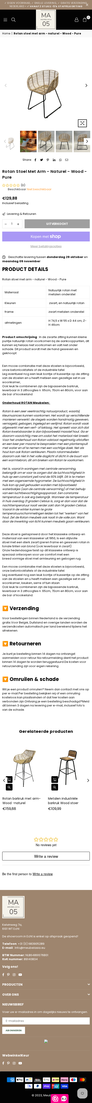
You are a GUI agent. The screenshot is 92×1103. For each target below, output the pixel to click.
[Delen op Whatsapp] (60, 160)
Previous (5, 85)
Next (86, 85)
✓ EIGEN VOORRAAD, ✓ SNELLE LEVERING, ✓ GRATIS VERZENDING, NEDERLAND (46, 4)
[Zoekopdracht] (13, 19)
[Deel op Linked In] (54, 160)
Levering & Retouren (21, 214)
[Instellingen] (77, 19)
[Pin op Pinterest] (48, 160)
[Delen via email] (66, 160)
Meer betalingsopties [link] (46, 246)
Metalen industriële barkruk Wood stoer (63, 800)
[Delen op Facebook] (35, 160)
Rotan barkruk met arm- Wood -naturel (21, 800)
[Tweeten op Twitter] (41, 160)
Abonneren (14, 1030)
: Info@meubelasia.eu (29, 948)
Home (6, 33)
